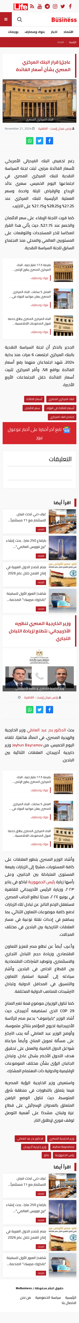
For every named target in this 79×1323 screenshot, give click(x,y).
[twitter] (39, 141)
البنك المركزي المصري (61, 399)
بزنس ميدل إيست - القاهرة (55, 128)
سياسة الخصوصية (48, 1297)
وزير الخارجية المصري (61, 1138)
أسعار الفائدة (34, 399)
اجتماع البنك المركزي (62, 416)
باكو (46, 1155)
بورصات (13, 32)
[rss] (32, 6)
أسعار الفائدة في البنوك (60, 408)
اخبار (54, 32)
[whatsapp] (30, 141)
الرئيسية (72, 42)
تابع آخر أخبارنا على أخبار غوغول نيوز (35, 433)
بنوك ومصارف (35, 32)
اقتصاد (68, 32)
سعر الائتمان (32, 408)
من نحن (25, 1297)
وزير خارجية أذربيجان (34, 1146)
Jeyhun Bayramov (27, 745)
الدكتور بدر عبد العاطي (46, 730)
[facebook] (49, 141)
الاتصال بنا (69, 1302)
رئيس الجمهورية (41, 881)
